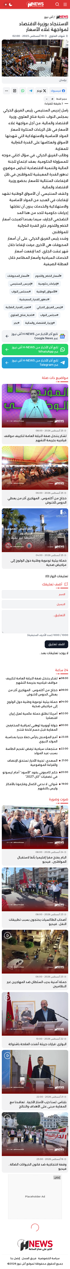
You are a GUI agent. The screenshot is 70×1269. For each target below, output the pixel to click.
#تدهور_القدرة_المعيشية (34, 299)
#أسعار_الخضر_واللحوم (48, 275)
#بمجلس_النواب (21, 291)
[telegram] (30, 90)
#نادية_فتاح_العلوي (22, 315)
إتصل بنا (15, 1258)
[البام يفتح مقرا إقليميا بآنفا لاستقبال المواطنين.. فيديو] (35, 835)
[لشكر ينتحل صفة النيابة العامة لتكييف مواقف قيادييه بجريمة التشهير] (35, 414)
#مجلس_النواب (49, 315)
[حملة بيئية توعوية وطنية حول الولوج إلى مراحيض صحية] (35, 538)
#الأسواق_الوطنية (46, 291)
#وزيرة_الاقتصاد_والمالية (40, 322)
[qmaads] (35, 1245)
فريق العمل (29, 1258)
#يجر (16, 322)
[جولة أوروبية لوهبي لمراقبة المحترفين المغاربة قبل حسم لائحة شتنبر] (35, 729)
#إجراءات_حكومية (48, 283)
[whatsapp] (22, 90)
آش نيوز (48, 17)
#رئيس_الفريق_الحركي (50, 307)
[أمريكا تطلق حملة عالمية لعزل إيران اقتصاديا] (35, 717)
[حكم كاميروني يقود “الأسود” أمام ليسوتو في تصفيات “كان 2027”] (35, 776)
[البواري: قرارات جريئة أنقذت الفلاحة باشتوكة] (35, 1020)
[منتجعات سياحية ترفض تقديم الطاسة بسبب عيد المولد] (35, 752)
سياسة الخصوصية (49, 1258)
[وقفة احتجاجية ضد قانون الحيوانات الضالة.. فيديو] (35, 1142)
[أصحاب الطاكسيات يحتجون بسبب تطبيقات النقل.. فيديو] (35, 897)
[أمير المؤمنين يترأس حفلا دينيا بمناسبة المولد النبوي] (35, 740)
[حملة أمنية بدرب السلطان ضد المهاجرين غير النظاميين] (35, 960)
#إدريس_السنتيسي (21, 283)
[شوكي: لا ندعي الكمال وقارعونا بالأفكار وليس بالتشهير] (35, 787)
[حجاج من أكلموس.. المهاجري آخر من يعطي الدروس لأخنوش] (35, 476)
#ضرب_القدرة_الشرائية (18, 307)
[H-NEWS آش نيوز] (35, 5)
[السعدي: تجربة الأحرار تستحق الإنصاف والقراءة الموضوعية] (35, 764)
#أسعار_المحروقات (18, 275)
